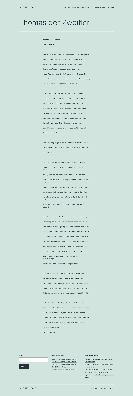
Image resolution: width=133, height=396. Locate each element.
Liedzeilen (110, 7)
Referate (67, 7)
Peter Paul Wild (90, 369)
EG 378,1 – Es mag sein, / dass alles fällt (64, 359)
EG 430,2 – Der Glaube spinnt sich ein (64, 367)
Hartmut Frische (27, 7)
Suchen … (22, 355)
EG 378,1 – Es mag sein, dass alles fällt (64, 361)
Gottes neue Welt (98, 7)
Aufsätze (75, 7)
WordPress (110, 388)
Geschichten (85, 7)
